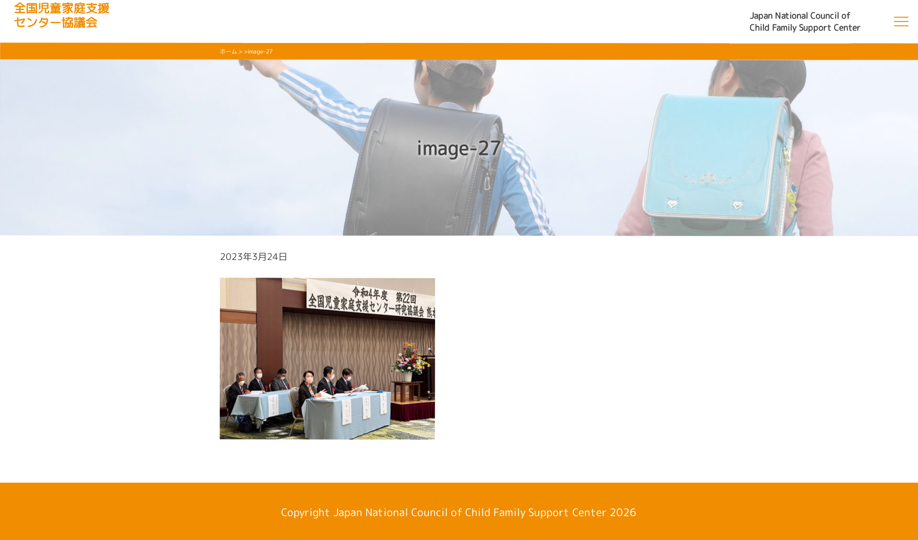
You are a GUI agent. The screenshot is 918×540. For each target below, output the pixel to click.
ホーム (228, 51)
